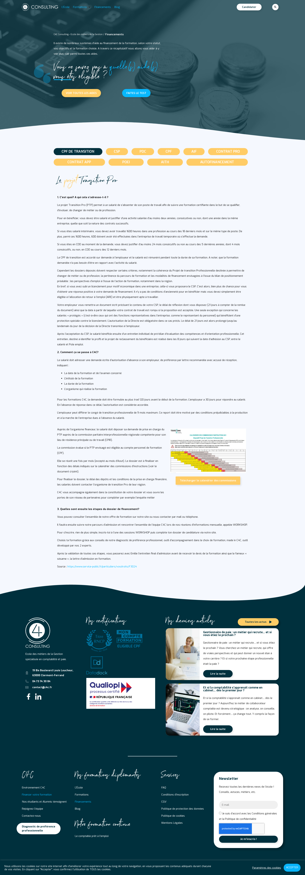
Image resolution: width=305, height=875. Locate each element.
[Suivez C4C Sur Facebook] (28, 696)
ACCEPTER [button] (292, 867)
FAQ (163, 787)
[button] (82, 7)
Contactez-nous (31, 816)
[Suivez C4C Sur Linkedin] (38, 696)
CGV (163, 801)
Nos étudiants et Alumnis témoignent (44, 801)
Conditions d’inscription (175, 794)
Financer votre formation (37, 794)
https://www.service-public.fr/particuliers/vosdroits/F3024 (102, 566)
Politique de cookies (173, 816)
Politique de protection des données (182, 808)
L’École (79, 787)
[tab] (78, 151)
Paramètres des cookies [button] (266, 868)
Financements (83, 801)
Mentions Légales (172, 823)
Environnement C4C (33, 787)
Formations (82, 794)
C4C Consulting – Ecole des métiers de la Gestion (78, 34)
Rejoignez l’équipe (32, 808)
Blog (77, 808)
